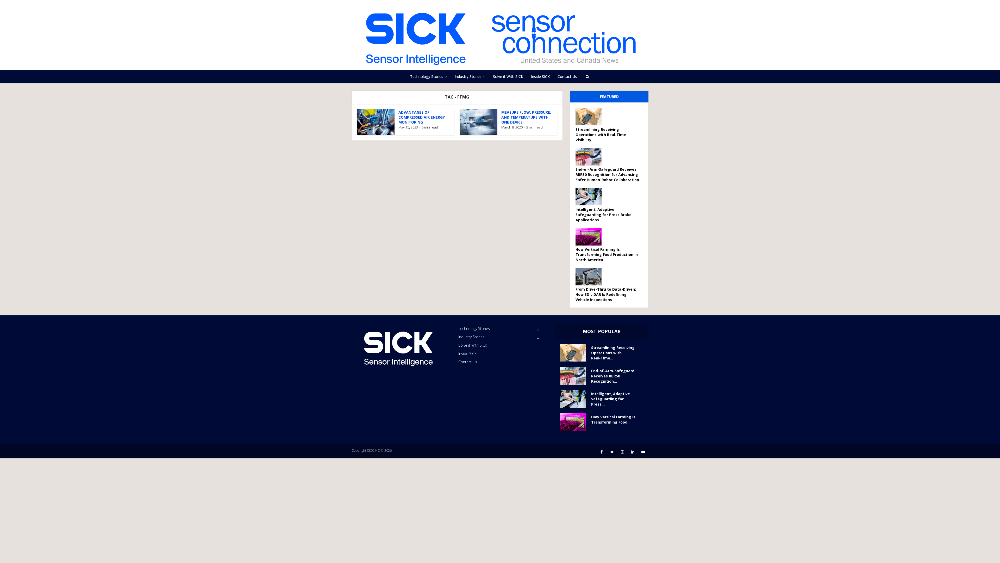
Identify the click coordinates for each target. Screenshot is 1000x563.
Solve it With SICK (508, 76)
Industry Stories (468, 76)
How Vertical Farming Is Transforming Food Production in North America (607, 254)
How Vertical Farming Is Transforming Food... (613, 419)
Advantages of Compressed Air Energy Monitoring (421, 117)
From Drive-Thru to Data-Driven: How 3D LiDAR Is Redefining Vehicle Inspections (606, 294)
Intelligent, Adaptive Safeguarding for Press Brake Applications (604, 214)
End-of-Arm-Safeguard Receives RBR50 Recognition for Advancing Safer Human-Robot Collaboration (607, 174)
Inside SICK (540, 76)
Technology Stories (426, 76)
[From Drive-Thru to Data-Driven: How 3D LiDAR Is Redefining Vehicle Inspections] (590, 276)
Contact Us (567, 76)
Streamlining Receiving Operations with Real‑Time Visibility (601, 134)
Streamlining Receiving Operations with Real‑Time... (613, 352)
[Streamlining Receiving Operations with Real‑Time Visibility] (590, 116)
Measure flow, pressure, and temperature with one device (526, 117)
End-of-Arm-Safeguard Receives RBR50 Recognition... (612, 376)
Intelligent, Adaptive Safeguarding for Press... (610, 399)
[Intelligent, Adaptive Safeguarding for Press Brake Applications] (590, 196)
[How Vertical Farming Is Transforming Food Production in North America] (590, 237)
